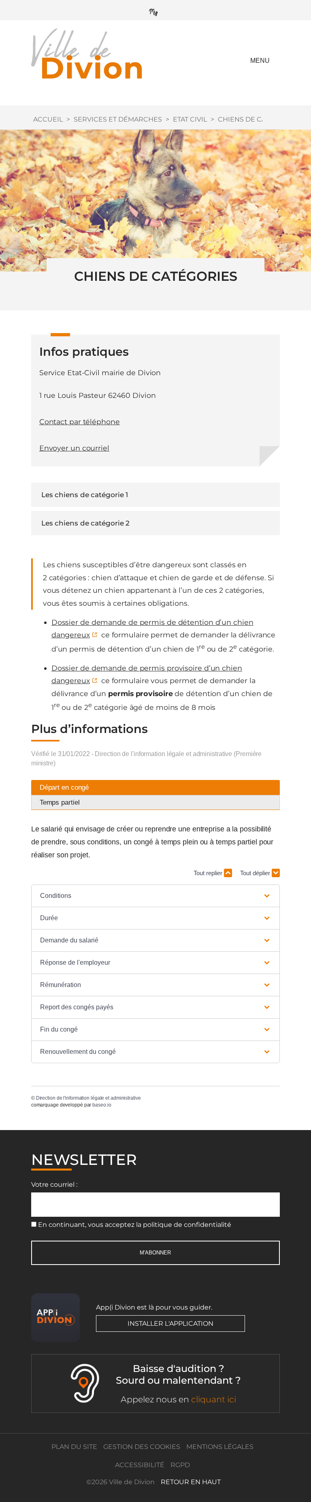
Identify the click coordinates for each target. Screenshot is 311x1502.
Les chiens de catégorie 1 (84, 495)
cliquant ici (213, 1399)
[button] (155, 896)
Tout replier (209, 873)
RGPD (180, 1465)
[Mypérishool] (155, 10)
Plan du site (74, 1447)
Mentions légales (219, 1447)
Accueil (48, 119)
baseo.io (101, 1105)
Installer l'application (170, 1323)
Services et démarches (118, 119)
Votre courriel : (54, 1184)
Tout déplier (256, 873)
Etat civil (190, 119)
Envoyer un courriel (74, 448)
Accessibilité (139, 1465)
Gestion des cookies (141, 1447)
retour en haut (191, 1482)
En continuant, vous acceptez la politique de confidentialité (134, 1225)
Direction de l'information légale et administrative (88, 1098)
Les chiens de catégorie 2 (85, 523)
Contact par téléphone (79, 421)
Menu (260, 60)
